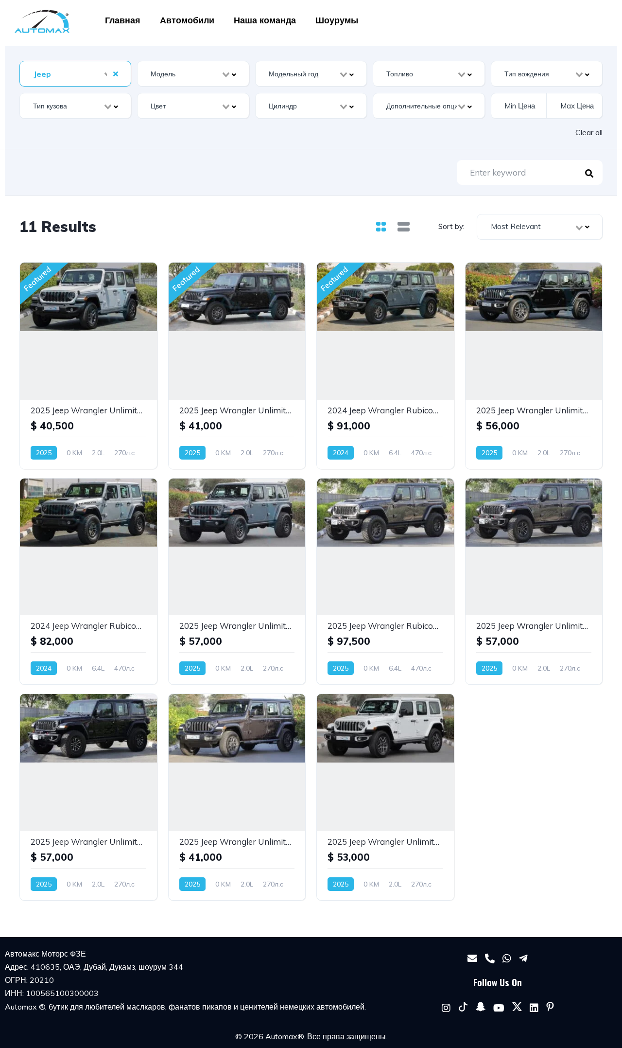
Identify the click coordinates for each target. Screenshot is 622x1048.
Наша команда (265, 20)
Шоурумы (336, 20)
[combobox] (75, 74)
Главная (122, 20)
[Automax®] (42, 21)
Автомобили (187, 20)
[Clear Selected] (115, 73)
